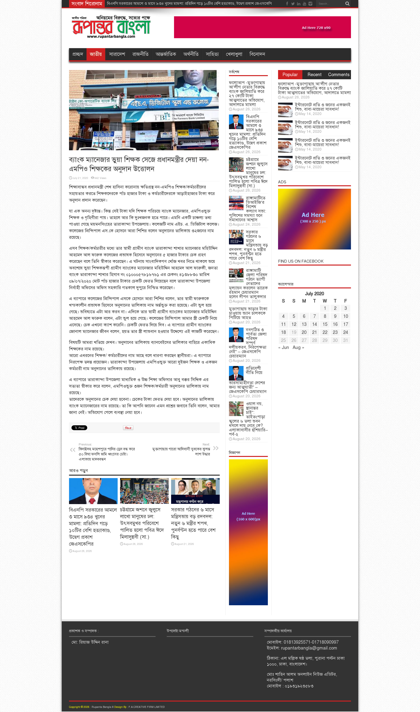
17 (345, 324)
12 (293, 324)
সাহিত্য (212, 54)
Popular (290, 74)
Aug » (298, 347)
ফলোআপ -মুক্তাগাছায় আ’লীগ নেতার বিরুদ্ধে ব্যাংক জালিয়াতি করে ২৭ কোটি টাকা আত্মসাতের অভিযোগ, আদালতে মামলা (247, 93)
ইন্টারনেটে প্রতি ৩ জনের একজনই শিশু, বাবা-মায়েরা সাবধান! (322, 107)
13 (304, 324)
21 (314, 332)
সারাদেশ (117, 54)
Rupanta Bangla (101, 707)
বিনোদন (257, 54)
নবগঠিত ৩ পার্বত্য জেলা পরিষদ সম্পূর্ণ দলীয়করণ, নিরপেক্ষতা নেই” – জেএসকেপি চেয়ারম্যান (248, 343)
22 (325, 332)
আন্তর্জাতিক (166, 54)
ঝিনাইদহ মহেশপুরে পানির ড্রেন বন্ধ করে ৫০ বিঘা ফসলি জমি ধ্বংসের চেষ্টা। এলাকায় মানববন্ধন (107, 452)
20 (304, 332)
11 (283, 324)
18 (283, 332)
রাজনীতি (140, 54)
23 (335, 332)
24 (345, 332)
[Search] (347, 3)
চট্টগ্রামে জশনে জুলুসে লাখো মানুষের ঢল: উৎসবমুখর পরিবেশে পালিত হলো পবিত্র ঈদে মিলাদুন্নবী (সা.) (142, 523)
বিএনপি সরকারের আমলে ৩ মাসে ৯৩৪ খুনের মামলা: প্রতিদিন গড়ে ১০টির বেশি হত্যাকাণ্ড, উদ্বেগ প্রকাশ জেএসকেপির (190, 3)
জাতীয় (96, 54)
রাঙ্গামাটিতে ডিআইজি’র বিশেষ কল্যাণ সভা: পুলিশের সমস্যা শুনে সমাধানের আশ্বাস (247, 208)
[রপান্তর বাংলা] (111, 35)
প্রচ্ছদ (77, 54)
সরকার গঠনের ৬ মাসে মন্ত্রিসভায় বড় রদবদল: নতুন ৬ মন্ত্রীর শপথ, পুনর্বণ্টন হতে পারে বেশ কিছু (193, 523)
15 (325, 324)
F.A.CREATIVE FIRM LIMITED (147, 707)
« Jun (283, 347)
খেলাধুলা (234, 54)
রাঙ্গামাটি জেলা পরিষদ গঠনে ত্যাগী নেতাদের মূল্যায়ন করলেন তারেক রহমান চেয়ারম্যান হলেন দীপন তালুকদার (248, 283)
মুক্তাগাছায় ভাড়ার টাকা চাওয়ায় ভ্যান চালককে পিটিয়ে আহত (248, 313)
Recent (314, 74)
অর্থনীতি (191, 54)
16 (335, 324)
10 (345, 316)
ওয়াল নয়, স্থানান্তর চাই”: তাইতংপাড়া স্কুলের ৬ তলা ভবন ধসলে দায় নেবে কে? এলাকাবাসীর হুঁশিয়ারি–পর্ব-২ (248, 419)
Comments (339, 74)
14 (314, 324)
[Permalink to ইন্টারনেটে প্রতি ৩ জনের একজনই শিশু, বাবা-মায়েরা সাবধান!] (285, 115)
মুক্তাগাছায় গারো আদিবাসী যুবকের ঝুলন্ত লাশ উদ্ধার (181, 450)
